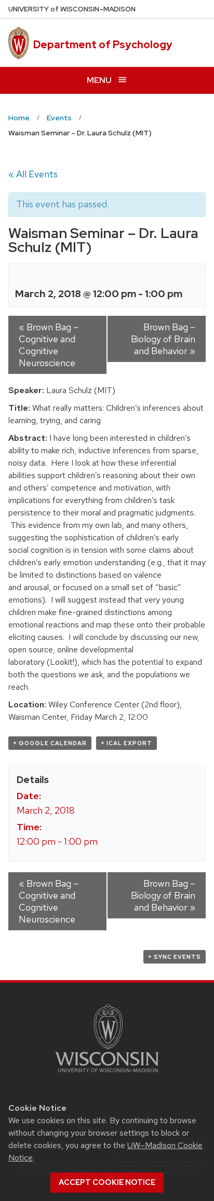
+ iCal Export (126, 743)
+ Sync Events (174, 956)
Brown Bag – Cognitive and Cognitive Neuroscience (48, 345)
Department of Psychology (102, 44)
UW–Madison (72, 9)
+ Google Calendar (50, 743)
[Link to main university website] (107, 1074)
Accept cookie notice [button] (107, 1182)
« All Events (33, 174)
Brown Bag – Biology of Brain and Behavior (163, 339)
